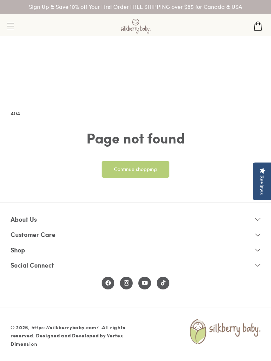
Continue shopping (135, 169)
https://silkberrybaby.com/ (65, 327)
